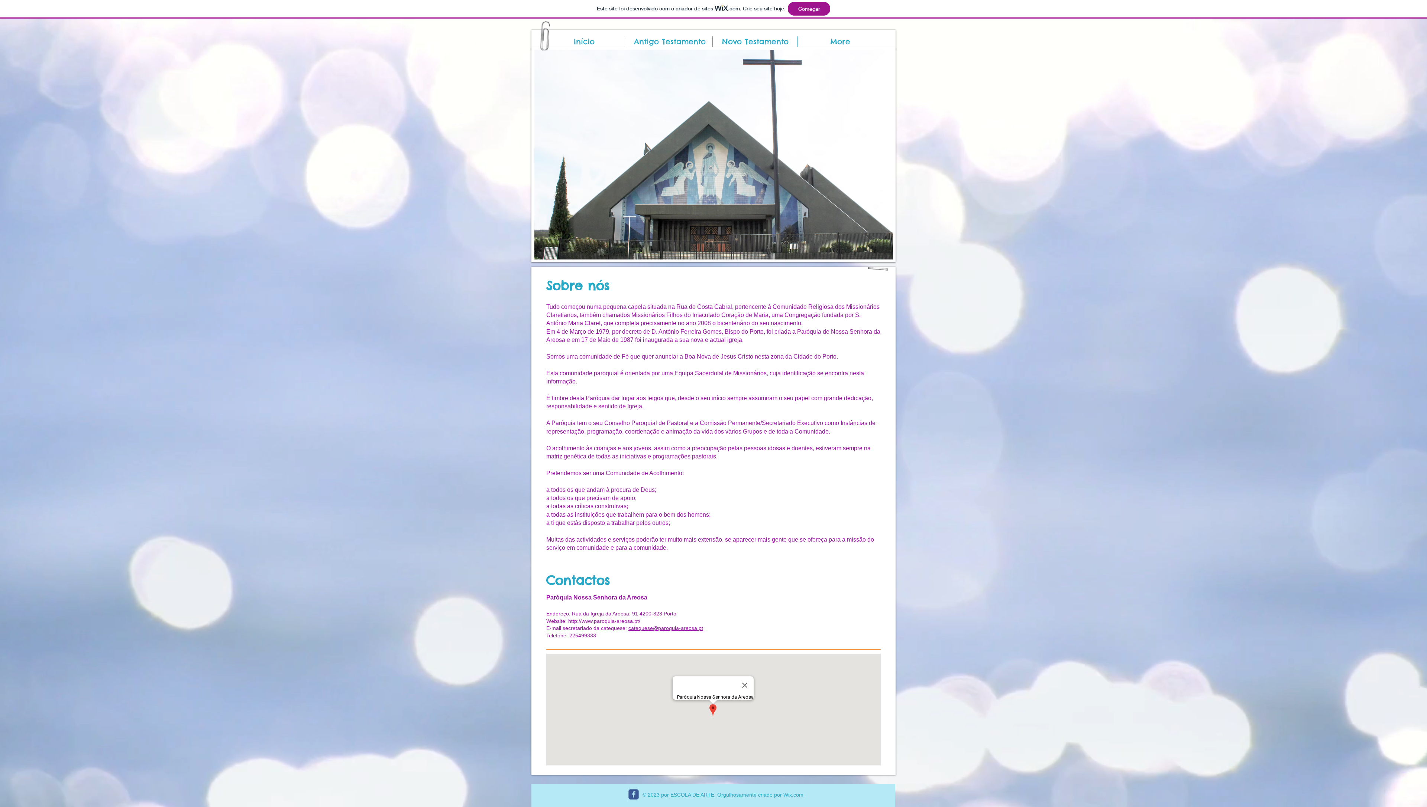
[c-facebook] (633, 794)
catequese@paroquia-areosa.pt (665, 628)
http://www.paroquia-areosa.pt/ (605, 621)
